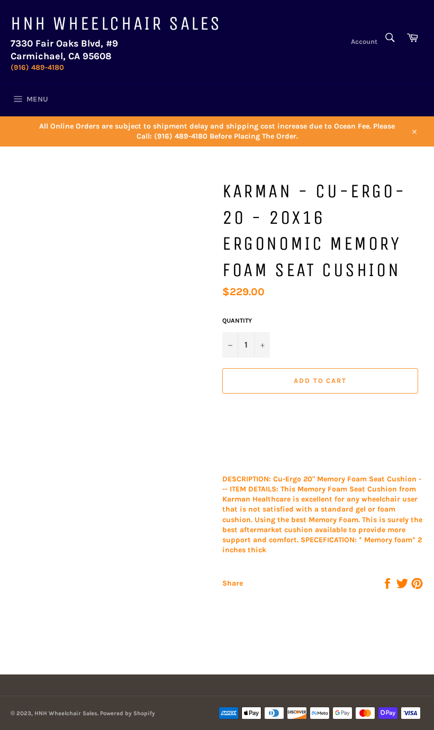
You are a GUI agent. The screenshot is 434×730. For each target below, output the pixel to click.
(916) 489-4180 (37, 67)
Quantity (237, 320)
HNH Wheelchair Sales (116, 23)
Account (364, 41)
